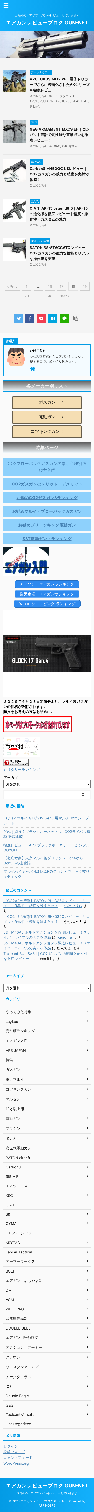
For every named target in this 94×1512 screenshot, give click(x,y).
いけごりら (73, 906)
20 (27, 296)
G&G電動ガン (71, 146)
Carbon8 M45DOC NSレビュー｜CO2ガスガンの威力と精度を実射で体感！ (59, 174)
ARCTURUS (63, 101)
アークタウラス (64, 96)
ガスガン (45, 402)
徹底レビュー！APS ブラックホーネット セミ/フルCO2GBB (46, 847)
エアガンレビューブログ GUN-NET (47, 23)
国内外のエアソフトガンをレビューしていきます (47, 1493)
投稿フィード (14, 1452)
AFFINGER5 (47, 1505)
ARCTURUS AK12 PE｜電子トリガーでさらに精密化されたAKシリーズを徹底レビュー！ (60, 84)
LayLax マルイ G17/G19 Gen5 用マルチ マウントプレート (46, 820)
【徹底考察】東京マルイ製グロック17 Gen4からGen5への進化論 (43, 860)
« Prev (12, 286)
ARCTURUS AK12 (42, 101)
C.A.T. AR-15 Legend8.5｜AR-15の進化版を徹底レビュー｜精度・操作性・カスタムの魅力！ (59, 213)
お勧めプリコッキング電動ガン (47, 525)
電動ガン (45, 416)
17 (61, 286)
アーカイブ (12, 777)
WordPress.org (16, 1463)
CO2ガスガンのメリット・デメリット (47, 484)
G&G (57, 146)
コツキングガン (45, 431)
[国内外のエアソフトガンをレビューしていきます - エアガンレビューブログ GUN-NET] (52, 318)
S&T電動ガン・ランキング (47, 538)
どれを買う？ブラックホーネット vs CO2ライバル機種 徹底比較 (46, 834)
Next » (64, 296)
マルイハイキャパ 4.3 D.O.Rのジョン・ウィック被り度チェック (46, 874)
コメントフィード (18, 1457)
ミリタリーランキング (21, 769)
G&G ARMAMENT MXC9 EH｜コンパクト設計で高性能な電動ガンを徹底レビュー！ (60, 134)
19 (85, 286)
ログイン (10, 1446)
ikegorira (64, 937)
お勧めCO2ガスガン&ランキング (47, 497)
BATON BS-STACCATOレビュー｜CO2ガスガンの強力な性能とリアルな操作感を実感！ (59, 253)
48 (50, 296)
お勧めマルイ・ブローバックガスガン (47, 511)
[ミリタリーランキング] (16, 762)
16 (50, 286)
